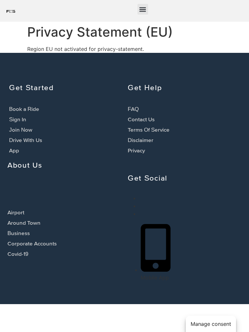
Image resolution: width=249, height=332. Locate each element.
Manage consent (211, 324)
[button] (142, 9)
